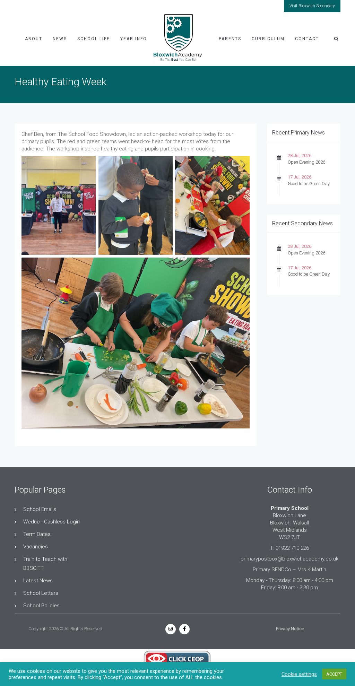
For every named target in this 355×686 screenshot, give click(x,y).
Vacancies (35, 547)
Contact (307, 38)
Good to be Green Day (309, 183)
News (60, 38)
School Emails (39, 509)
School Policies (41, 605)
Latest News (38, 581)
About (33, 38)
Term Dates (37, 534)
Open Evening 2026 (306, 162)
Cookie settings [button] (299, 674)
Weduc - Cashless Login (51, 522)
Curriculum (268, 38)
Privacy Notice (290, 628)
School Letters (40, 593)
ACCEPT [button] (334, 674)
